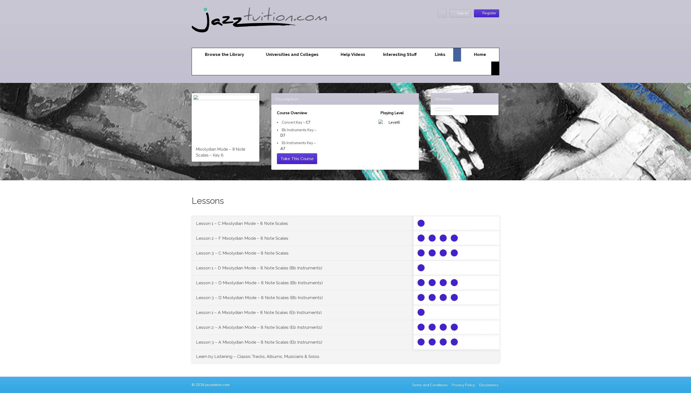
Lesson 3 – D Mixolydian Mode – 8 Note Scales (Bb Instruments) (259, 297)
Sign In (462, 13)
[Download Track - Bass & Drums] (432, 238)
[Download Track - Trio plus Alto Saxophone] (421, 223)
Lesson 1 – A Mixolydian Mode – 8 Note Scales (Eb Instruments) (259, 312)
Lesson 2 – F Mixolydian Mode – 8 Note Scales (242, 238)
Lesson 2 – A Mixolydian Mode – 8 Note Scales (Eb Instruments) (259, 327)
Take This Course (297, 158)
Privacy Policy (463, 385)
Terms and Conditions (430, 385)
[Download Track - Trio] (421, 238)
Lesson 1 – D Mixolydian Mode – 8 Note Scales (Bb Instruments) (259, 267)
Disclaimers (489, 385)
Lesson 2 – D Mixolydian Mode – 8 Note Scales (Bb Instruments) (259, 282)
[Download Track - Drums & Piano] (454, 238)
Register (489, 13)
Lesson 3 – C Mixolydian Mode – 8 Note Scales (242, 253)
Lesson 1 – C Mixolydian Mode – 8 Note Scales (242, 223)
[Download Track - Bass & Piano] (443, 238)
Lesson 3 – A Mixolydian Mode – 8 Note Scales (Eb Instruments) (259, 342)
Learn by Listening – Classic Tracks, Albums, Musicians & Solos (257, 356)
